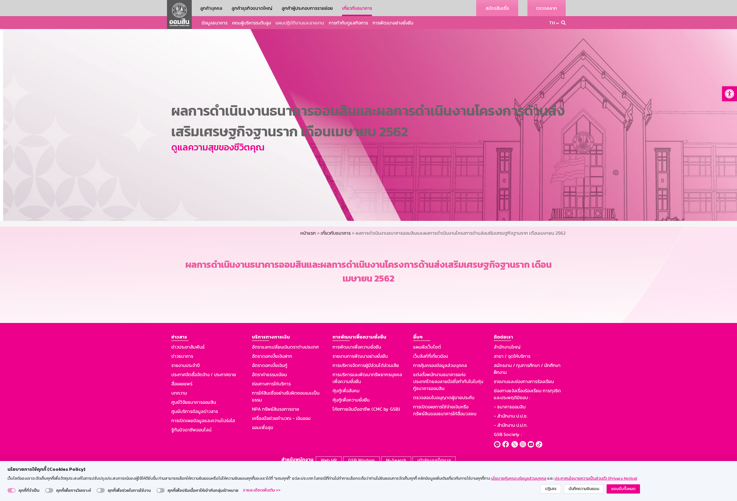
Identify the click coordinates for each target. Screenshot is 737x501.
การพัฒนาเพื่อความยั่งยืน (357, 346)
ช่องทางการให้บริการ (271, 383)
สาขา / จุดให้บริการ (512, 356)
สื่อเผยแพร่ (181, 383)
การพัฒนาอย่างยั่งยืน (393, 22)
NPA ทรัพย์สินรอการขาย (275, 409)
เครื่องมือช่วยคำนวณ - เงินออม (281, 418)
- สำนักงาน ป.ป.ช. (510, 415)
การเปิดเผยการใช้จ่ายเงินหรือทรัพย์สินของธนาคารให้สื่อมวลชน (444, 410)
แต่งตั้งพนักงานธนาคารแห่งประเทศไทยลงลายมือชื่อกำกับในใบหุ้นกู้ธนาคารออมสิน (448, 381)
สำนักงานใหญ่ (507, 346)
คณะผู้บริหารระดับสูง (251, 22)
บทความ (179, 392)
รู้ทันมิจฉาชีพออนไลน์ (191, 429)
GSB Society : (508, 434)
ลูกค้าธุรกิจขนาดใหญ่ (251, 8)
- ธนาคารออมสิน (510, 406)
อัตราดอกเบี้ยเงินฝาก (272, 356)
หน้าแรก (308, 233)
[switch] (11, 490)
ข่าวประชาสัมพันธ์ (188, 346)
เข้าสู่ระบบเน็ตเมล (434, 460)
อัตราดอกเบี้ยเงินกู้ (269, 365)
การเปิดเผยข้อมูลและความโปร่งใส (203, 420)
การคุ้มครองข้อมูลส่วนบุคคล (440, 365)
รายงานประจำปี (185, 365)
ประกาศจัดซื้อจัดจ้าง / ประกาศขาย (203, 374)
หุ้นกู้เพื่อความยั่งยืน (351, 399)
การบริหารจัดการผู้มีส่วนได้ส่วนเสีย (366, 365)
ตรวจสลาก (546, 8)
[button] (729, 93)
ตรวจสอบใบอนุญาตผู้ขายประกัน (443, 397)
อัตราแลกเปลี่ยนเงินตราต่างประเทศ (285, 346)
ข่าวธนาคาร (182, 356)
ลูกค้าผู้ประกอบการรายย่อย (307, 8)
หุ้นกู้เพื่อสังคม (346, 390)
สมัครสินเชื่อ (497, 8)
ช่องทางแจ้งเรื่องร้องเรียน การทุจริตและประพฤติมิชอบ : (527, 394)
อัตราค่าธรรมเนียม (269, 374)
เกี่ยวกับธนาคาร (357, 8)
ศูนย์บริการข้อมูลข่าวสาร (194, 411)
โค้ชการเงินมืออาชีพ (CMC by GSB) (366, 409)
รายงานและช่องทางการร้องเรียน (524, 381)
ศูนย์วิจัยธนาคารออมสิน (193, 402)
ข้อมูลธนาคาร (214, 22)
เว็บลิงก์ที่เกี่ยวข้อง (430, 356)
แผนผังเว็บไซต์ (427, 346)
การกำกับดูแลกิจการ (348, 22)
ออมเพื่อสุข (262, 427)
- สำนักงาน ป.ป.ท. (510, 425)
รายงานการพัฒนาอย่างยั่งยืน (360, 356)
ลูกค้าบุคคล (211, 8)
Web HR (329, 460)
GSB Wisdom (361, 460)
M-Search (396, 460)
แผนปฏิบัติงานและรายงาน (300, 22)
